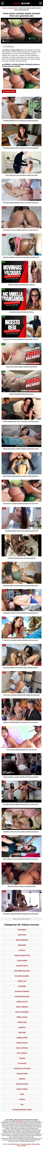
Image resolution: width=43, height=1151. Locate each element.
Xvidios (5, 1131)
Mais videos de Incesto (21, 919)
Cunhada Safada (12, 8)
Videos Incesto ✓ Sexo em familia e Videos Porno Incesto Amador (25, 1144)
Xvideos (27, 1131)
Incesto (4, 8)
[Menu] (2, 3)
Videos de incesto (17, 1121)
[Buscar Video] (40, 3)
